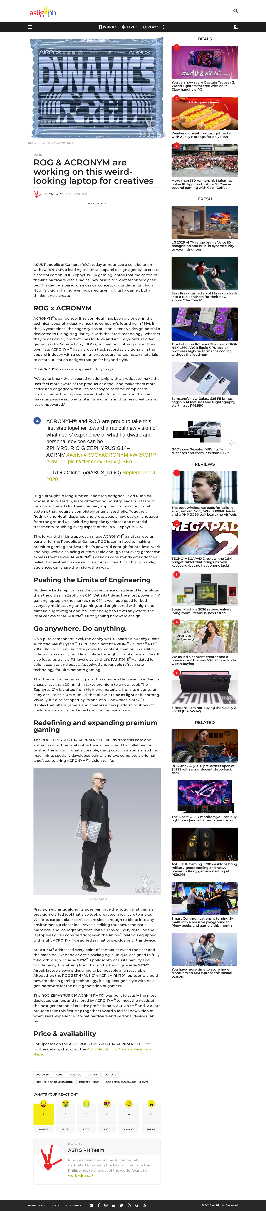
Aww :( (86, 1129)
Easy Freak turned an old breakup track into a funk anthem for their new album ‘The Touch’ (204, 296)
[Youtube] (129, 1205)
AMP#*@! (129, 1129)
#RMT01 (56, 461)
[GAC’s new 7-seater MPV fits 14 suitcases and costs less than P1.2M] (205, 429)
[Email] (91, 1205)
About (43, 1205)
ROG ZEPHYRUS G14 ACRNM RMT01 (127, 1082)
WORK (108, 27)
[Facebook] (99, 1205)
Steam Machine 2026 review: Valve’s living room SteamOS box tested (201, 611)
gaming (93, 1074)
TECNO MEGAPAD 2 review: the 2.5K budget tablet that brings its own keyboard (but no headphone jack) (202, 562)
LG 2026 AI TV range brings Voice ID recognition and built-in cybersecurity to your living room (203, 246)
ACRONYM (42, 1074)
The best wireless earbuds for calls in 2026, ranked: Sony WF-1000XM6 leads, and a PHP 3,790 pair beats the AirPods (204, 511)
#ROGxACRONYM (106, 455)
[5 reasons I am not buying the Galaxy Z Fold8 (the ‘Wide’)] (205, 687)
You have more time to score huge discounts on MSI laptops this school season (202, 973)
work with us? (80, 1175)
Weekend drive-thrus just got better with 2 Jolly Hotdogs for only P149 (202, 135)
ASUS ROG (75, 1074)
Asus (59, 1074)
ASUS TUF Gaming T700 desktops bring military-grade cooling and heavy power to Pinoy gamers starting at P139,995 (204, 869)
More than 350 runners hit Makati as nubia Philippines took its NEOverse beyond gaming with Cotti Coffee (202, 184)
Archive (75, 1205)
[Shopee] (136, 1205)
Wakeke (43, 1129)
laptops (110, 1074)
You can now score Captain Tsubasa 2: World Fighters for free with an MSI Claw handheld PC (203, 86)
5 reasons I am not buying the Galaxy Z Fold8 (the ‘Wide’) (204, 709)
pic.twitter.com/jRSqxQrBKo (100, 461)
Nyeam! (151, 1129)
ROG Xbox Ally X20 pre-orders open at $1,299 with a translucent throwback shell (203, 769)
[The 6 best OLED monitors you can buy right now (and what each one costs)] (205, 796)
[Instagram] (105, 1205)
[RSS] (144, 1205)
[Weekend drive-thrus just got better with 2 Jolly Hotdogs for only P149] (205, 113)
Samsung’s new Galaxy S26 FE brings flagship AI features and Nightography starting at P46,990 (203, 402)
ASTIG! (107, 1129)
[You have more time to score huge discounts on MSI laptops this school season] (205, 949)
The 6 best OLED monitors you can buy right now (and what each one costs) (204, 818)
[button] (235, 10)
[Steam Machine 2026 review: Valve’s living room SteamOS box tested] (205, 589)
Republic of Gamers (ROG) (54, 1082)
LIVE (131, 27)
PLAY (151, 27)
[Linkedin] (113, 1205)
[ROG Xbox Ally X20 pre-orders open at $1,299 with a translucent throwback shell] (205, 746)
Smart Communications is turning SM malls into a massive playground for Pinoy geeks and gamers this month (203, 922)
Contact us (59, 1205)
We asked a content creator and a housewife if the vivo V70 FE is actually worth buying (204, 660)
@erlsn (75, 455)
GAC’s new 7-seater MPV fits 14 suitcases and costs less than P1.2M (200, 451)
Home (32, 1205)
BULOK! (65, 1129)
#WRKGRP (143, 455)
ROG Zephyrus (89, 1082)
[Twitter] (121, 1205)
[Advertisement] (97, 230)
